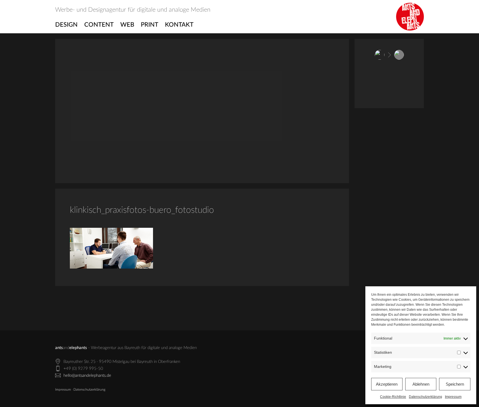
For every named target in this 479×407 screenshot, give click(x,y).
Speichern (455, 384)
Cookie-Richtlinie (393, 397)
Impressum (453, 397)
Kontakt (179, 25)
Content (99, 25)
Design (66, 25)
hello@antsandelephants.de (87, 375)
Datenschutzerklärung (425, 397)
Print (149, 25)
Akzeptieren (387, 384)
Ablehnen (420, 384)
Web (127, 25)
